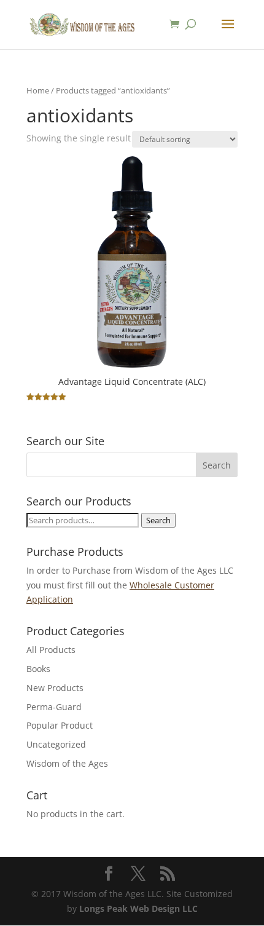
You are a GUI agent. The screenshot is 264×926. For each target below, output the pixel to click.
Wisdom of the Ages (67, 763)
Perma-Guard (54, 707)
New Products (54, 688)
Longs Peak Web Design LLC (138, 908)
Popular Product (59, 725)
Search (158, 520)
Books (38, 669)
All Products (51, 649)
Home (37, 90)
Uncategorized (56, 744)
